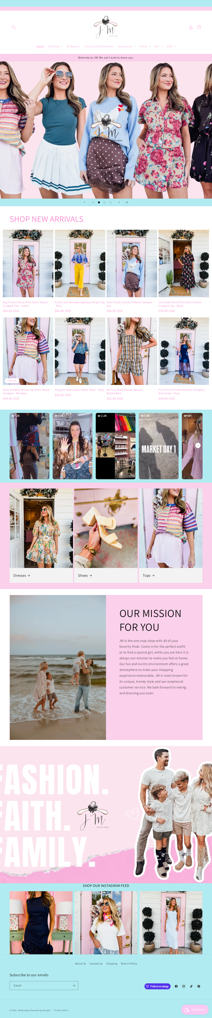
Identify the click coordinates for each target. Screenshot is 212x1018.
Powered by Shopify (41, 1010)
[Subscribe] (74, 985)
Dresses (19, 575)
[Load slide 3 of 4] (105, 202)
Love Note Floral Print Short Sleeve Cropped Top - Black (180, 304)
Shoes (83, 575)
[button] (14, 27)
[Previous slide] (84, 202)
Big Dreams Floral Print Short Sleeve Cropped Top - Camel (25, 304)
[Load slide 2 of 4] (99, 202)
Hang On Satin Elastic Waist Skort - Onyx (79, 390)
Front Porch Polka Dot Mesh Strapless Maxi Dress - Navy (182, 391)
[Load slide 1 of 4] (93, 202)
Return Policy (129, 963)
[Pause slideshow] (127, 202)
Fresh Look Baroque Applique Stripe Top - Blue (80, 304)
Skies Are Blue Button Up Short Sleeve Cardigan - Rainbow (26, 391)
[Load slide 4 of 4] (110, 202)
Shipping (111, 963)
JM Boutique (24, 1010)
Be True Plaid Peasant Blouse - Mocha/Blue (125, 391)
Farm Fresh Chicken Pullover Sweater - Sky (130, 304)
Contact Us (96, 963)
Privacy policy (61, 1010)
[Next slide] (119, 202)
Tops (147, 575)
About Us (80, 963)
